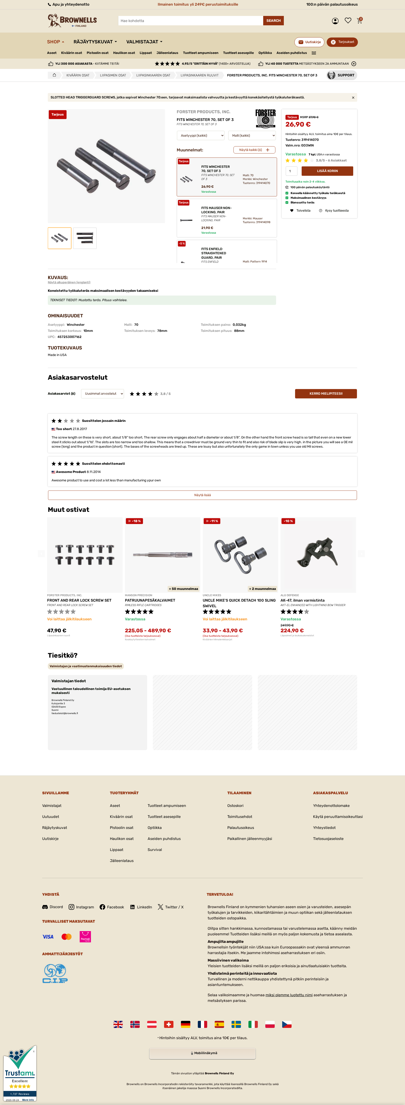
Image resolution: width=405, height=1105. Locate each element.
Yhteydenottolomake (331, 805)
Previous (41, 553)
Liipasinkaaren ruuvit (58, 635)
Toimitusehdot (239, 816)
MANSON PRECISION (138, 595)
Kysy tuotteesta (337, 211)
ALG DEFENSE (290, 595)
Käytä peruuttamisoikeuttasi (338, 816)
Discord (56, 907)
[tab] (86, 666)
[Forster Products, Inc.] (265, 119)
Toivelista (349, 21)
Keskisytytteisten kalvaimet (140, 639)
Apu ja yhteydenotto (70, 4)
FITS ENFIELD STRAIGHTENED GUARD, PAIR (216, 259)
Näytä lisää (202, 495)
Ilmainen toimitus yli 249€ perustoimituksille (198, 4)
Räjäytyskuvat (93, 42)
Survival (155, 849)
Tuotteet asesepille (238, 53)
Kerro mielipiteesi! (326, 394)
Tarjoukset (346, 42)
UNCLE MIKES (212, 595)
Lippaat (146, 53)
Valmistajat (142, 42)
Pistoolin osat (98, 53)
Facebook (115, 907)
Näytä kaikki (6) (250, 150)
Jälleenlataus (167, 53)
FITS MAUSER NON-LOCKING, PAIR (216, 214)
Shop (53, 42)
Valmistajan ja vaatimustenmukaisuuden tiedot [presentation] (86, 666)
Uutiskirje (50, 838)
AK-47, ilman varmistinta (303, 600)
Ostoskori (235, 805)
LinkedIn (144, 907)
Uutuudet (50, 816)
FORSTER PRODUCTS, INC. (203, 111)
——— (314, 52)
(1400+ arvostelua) (216, 63)
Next (361, 553)
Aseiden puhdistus (292, 53)
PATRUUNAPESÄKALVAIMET (150, 600)
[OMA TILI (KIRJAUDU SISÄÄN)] (336, 21)
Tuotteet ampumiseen (200, 53)
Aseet (51, 53)
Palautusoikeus (240, 827)
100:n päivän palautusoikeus (332, 4)
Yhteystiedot (324, 827)
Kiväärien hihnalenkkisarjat (217, 639)
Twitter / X (174, 907)
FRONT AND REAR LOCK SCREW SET (79, 600)
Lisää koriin (327, 171)
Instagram (85, 907)
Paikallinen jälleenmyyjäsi (249, 838)
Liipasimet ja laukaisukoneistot (297, 635)
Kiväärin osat (71, 53)
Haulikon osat (124, 53)
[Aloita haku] (273, 20)
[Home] (53, 75)
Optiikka (265, 53)
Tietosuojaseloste (328, 838)
